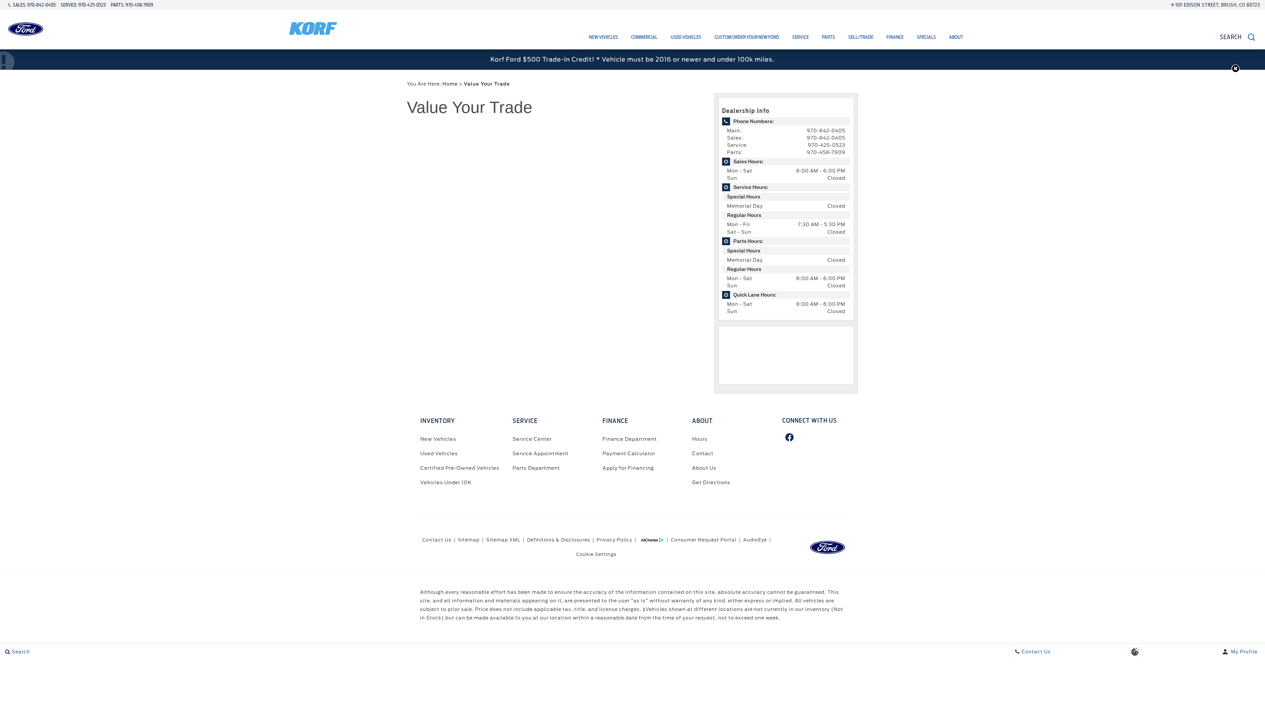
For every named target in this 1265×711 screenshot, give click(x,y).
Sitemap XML (503, 539)
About (956, 37)
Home (450, 84)
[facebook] (789, 437)
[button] (1235, 69)
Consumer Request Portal (704, 539)
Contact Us (436, 539)
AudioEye (755, 539)
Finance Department (630, 439)
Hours (700, 439)
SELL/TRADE (860, 37)
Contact (703, 453)
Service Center (532, 439)
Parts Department (536, 468)
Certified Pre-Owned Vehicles (459, 468)
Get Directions (711, 482)
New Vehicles (603, 37)
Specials (926, 37)
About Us (704, 468)
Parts (828, 37)
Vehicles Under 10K (445, 482)
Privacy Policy (614, 539)
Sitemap (469, 539)
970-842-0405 (826, 130)
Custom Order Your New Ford (747, 37)
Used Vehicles (686, 37)
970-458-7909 (826, 152)
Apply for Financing (628, 468)
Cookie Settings (596, 554)
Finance (895, 37)
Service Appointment (541, 453)
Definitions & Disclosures (558, 539)
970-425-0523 (826, 145)
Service (800, 37)
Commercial (644, 37)
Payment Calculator (629, 453)
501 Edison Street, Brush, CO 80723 (1217, 5)
